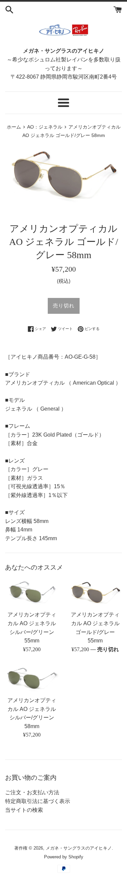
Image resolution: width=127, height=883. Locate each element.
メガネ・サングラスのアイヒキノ (79, 848)
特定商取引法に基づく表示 (37, 801)
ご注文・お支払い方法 (32, 792)
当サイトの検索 (24, 810)
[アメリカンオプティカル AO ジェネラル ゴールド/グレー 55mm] (95, 592)
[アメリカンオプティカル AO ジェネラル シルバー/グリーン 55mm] (32, 592)
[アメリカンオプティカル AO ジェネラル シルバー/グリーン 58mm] (32, 678)
